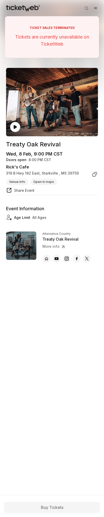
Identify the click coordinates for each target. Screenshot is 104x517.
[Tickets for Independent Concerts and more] (23, 8)
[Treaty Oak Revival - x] (87, 259)
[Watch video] (15, 127)
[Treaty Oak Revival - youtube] (57, 259)
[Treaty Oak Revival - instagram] (67, 259)
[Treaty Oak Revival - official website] (46, 259)
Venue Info (17, 182)
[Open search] (86, 8)
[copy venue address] (94, 174)
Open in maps (43, 182)
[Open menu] (95, 8)
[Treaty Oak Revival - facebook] (77, 259)
